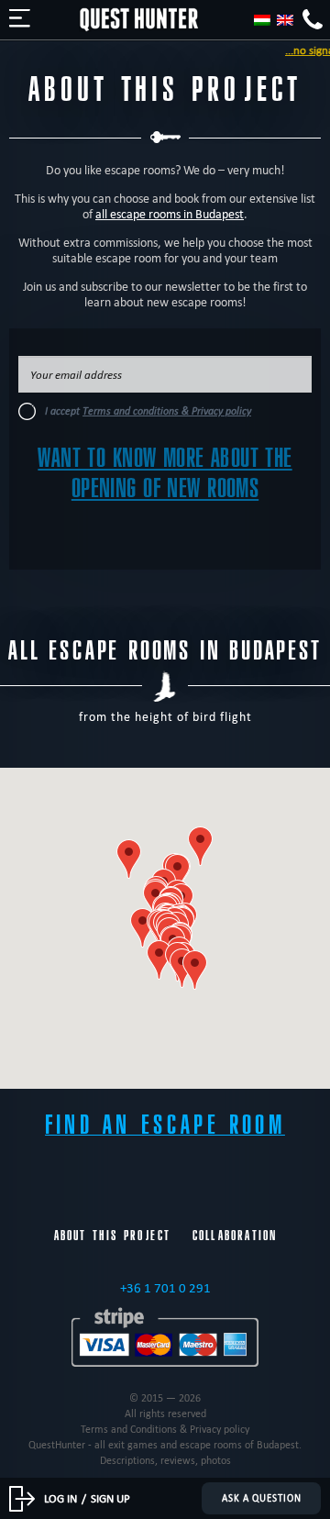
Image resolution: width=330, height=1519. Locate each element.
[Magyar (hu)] (262, 20)
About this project (112, 1235)
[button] (200, 846)
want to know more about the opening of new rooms (165, 473)
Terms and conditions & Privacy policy (166, 411)
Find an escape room (165, 1125)
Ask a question (262, 1498)
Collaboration (234, 1235)
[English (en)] (285, 20)
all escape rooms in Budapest (169, 214)
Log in (60, 1498)
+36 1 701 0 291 (165, 1288)
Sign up (110, 1498)
